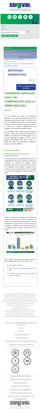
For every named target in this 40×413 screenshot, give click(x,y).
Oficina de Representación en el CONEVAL (21, 323)
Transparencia (21, 334)
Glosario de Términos (20, 379)
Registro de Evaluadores (21, 344)
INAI (21, 328)
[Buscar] (27, 32)
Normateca (21, 337)
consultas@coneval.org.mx (20, 309)
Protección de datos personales (21, 341)
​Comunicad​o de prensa (15, 265)
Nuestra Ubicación (20, 386)
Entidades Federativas (10, 63)
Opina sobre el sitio (10, 36)
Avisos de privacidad (20, 389)
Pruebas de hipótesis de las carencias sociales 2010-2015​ (22, 274)
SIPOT (21, 331)
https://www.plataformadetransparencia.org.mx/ (21, 317)
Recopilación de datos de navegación (21, 397)
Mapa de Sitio (21, 382)
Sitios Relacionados (21, 376)
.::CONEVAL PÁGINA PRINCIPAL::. (14, 59)
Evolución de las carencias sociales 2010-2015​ (22, 269)
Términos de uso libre (21, 392)
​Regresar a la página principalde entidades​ (26, 87)
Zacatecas (15, 64)
